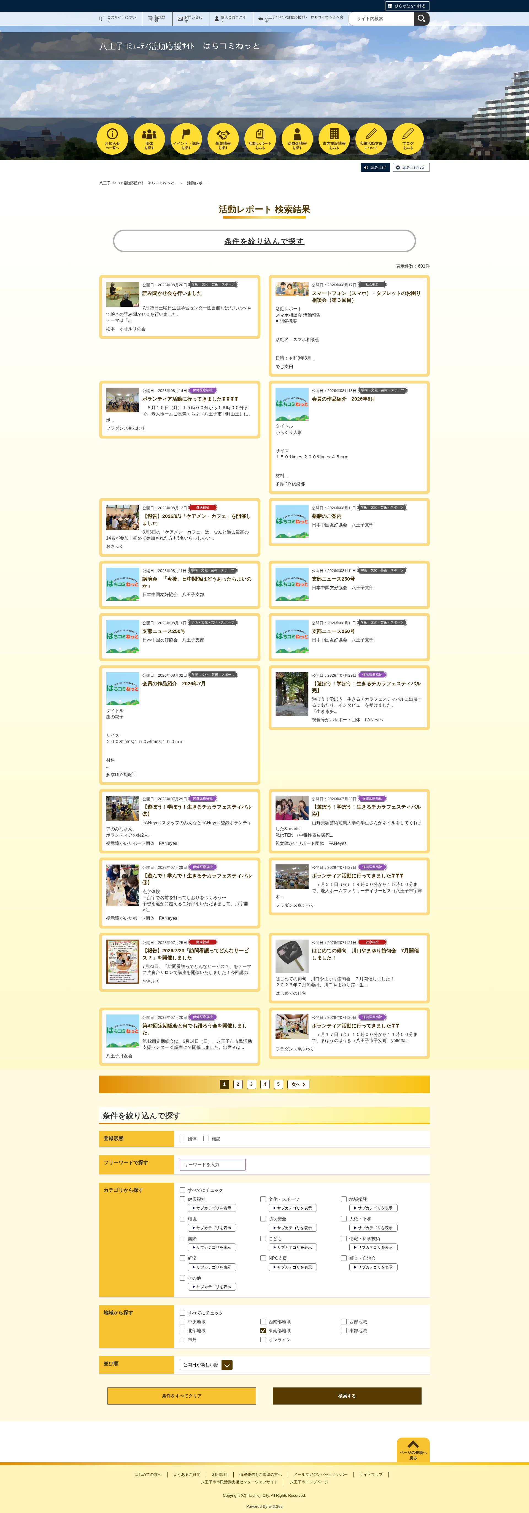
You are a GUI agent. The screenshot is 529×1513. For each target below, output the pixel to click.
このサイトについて (121, 19)
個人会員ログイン (233, 19)
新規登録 (160, 19)
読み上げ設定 (414, 167)
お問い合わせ (193, 19)
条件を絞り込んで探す (265, 241)
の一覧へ (112, 145)
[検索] (422, 19)
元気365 (275, 1506)
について (371, 145)
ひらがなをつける (410, 6)
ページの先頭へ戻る (413, 1455)
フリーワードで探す (126, 1162)
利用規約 (220, 1474)
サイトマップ (371, 1474)
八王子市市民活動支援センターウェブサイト (239, 1482)
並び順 (111, 1363)
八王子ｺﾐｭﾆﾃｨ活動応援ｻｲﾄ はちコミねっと (136, 183)
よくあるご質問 (186, 1474)
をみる (260, 145)
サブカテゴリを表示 (213, 1208)
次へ (296, 1084)
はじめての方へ (147, 1474)
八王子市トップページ (309, 1482)
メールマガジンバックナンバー (321, 1474)
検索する (347, 1396)
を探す (149, 145)
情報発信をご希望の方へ (260, 1474)
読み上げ (378, 167)
